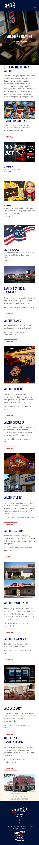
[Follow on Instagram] (19, 823)
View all (9, 137)
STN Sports (8, 166)
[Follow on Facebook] (19, 820)
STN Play (7, 205)
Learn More (10, 314)
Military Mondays (11, 249)
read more (7, 172)
